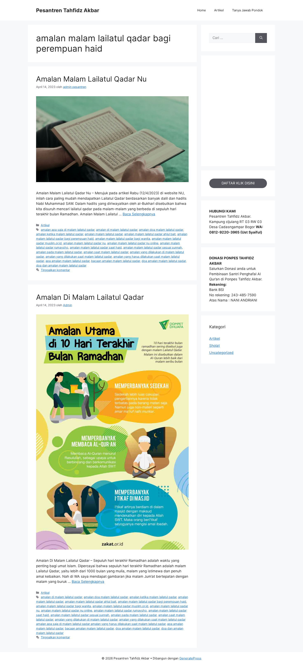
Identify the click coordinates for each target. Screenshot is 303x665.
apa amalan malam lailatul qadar (67, 261)
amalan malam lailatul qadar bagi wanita (122, 238)
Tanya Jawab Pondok (247, 10)
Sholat (214, 346)
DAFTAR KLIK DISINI (238, 183)
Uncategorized (221, 353)
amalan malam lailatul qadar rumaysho (120, 610)
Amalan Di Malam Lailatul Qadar (90, 297)
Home (201, 10)
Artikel (219, 10)
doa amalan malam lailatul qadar (164, 261)
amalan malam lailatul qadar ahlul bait (150, 234)
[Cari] (261, 38)
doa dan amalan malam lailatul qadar (61, 265)
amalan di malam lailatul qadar (116, 229)
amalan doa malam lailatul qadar (161, 229)
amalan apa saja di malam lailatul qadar (67, 229)
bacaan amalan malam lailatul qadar (115, 261)
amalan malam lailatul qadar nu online (132, 243)
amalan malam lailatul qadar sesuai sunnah (152, 247)
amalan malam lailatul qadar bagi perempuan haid (152, 601)
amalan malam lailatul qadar (104, 234)
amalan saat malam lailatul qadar (105, 252)
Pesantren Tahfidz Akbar (67, 10)
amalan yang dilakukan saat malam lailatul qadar (79, 256)
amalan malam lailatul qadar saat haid (96, 247)
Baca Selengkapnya (139, 214)
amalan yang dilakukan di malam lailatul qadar (86, 619)
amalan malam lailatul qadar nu (84, 243)
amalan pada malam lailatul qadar (59, 252)
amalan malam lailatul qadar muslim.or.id (120, 606)
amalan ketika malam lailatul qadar (59, 234)
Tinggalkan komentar (55, 270)
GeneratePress (190, 658)
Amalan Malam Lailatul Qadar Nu (91, 79)
